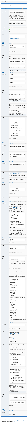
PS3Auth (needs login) (21, 51)
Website (3, 42)
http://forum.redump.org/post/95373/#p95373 (13, 207)
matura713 (3, 9)
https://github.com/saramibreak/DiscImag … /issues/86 (14, 38)
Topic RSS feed (24, 8)
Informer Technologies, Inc (24, 420)
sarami (3, 43)
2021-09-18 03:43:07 (11, 72)
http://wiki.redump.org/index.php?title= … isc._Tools (14, 333)
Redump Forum (4, 1)
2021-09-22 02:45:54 (11, 182)
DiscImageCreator (10, 51)
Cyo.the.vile (3, 27)
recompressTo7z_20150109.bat (12, 169)
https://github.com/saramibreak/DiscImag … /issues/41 (15, 399)
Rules (9, 3)
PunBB (17, 420)
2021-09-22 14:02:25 (11, 237)
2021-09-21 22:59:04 (11, 177)
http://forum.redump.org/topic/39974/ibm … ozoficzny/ (14, 173)
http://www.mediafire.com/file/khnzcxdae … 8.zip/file (14, 335)
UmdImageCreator (14, 51)
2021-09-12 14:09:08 (11, 9)
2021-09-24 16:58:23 (11, 410)
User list (7, 3)
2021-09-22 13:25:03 (11, 201)
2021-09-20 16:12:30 (11, 161)
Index (5, 3)
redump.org (3, 3)
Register (11, 3)
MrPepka (3, 177)
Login (12, 3)
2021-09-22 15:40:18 (11, 322)
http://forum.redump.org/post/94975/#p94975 (13, 338)
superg (3, 143)
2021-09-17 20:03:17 (11, 43)
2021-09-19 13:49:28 (11, 143)
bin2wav (19, 51)
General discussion (8, 5)
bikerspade (3, 410)
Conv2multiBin (17, 51)
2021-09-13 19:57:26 (11, 27)
